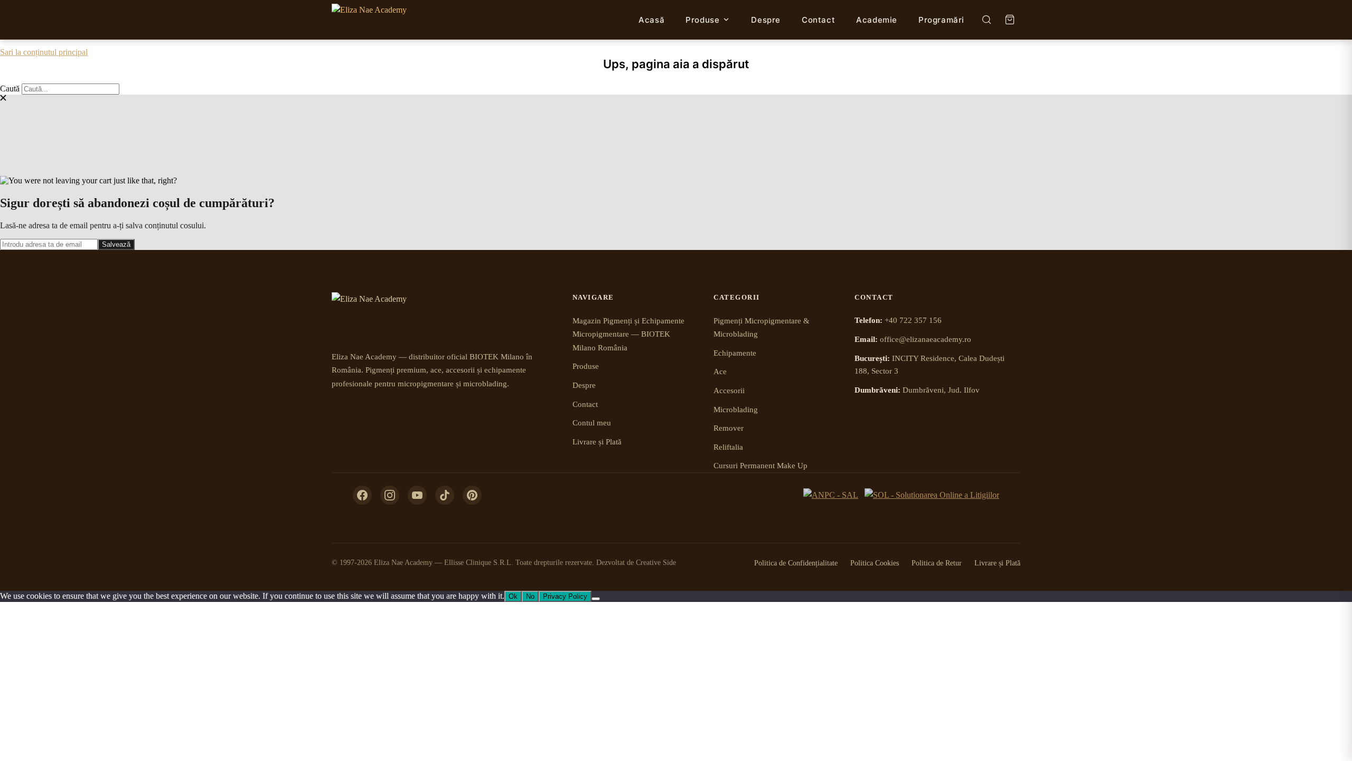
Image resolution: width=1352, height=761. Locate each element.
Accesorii (729, 390)
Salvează (116, 244)
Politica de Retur (937, 563)
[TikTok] (444, 495)
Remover (728, 428)
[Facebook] (362, 495)
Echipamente (734, 353)
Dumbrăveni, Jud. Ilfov (941, 390)
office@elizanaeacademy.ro (925, 339)
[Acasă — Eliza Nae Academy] (369, 19)
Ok (513, 596)
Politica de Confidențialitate (796, 563)
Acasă (651, 20)
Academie (876, 20)
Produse (702, 20)
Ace (720, 371)
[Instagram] (389, 495)
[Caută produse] (986, 19)
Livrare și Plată (597, 442)
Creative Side (656, 563)
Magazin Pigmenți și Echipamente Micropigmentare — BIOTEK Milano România (628, 334)
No (530, 596)
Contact (818, 20)
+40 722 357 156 (913, 320)
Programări (941, 20)
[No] (596, 598)
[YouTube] (417, 495)
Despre (766, 20)
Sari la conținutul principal (44, 52)
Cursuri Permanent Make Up (760, 465)
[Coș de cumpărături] (1009, 19)
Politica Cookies (874, 563)
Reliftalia (728, 447)
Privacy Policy (565, 596)
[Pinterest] (472, 495)
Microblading (735, 409)
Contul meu (591, 423)
